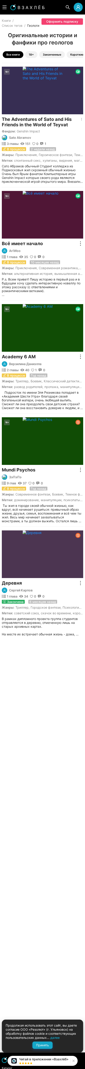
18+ (31, 54)
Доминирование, (27, 500)
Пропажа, (51, 387)
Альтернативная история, (33, 274)
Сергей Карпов (21, 590)
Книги (6, 20)
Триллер (22, 381)
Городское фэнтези (46, 607)
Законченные (52, 54)
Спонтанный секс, (27, 160)
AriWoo (15, 250)
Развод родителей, (28, 387)
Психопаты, (72, 500)
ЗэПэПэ (15, 477)
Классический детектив (62, 381)
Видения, (66, 160)
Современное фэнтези (32, 494)
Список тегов (12, 25)
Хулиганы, (50, 160)
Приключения (26, 155)
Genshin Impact (28, 131)
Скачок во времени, (56, 613)
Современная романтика (58, 268)
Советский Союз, (27, 613)
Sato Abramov (20, 137)
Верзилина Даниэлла (25, 364)
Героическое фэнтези (55, 155)
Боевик (36, 381)
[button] (73, 1061)
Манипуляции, (71, 387)
